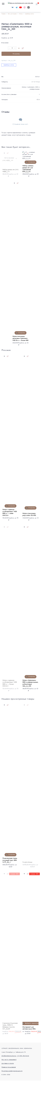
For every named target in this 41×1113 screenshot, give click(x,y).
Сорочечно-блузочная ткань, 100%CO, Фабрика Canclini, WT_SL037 (10, 1026)
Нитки (21, 14)
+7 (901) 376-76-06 (23, 1056)
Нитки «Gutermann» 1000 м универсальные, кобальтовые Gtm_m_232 (30, 683)
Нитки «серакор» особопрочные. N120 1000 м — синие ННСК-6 (9, 512)
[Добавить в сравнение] (22, 48)
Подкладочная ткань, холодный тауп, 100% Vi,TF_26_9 (9, 860)
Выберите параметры (32, 1023)
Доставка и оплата (7, 1063)
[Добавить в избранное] (19, 48)
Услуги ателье (27, 862)
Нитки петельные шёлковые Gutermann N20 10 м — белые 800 (20, 338)
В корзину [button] (32, 162)
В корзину (16, 54)
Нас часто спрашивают (9, 1059)
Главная (3, 14)
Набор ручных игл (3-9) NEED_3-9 (10, 170)
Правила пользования (8, 1067)
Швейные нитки (29, 14)
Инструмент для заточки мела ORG (29, 1028)
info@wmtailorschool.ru (8, 1056)
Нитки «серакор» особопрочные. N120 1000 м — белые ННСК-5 (9, 683)
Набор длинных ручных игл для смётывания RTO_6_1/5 (27, 168)
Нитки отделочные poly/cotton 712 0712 (29, 514)
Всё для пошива (12, 14)
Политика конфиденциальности (11, 1071)
